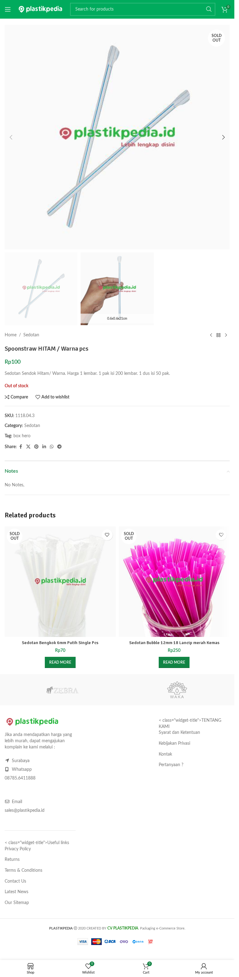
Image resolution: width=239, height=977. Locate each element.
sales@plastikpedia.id (25, 810)
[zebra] (62, 689)
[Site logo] (40, 9)
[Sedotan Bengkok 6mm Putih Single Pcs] (60, 581)
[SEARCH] (208, 9)
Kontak (165, 754)
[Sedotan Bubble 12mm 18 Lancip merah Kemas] (174, 581)
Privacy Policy (18, 849)
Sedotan (31, 335)
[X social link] (28, 447)
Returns (12, 859)
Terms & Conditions (23, 870)
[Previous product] (211, 335)
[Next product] (226, 335)
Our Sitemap (17, 903)
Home (10, 335)
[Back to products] (218, 335)
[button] (11, 137)
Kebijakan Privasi (174, 743)
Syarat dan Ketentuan (179, 732)
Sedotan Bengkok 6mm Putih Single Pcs (60, 642)
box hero (21, 436)
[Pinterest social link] (36, 447)
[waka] (177, 689)
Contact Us (15, 881)
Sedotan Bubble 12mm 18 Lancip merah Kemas (174, 642)
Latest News (16, 892)
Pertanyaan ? (171, 765)
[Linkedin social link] (44, 447)
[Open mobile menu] (8, 9)
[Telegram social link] (59, 447)
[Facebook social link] (20, 447)
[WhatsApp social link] (51, 447)
